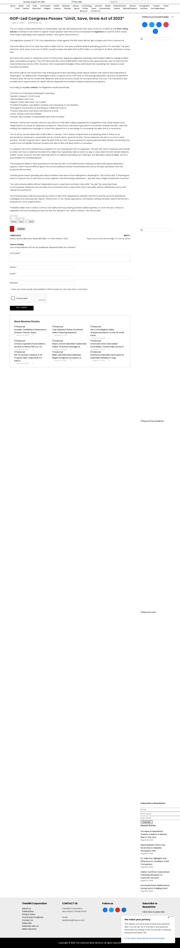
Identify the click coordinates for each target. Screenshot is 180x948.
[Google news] (155, 31)
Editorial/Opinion (130, 8)
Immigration (144, 6)
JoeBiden (21, 229)
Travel (165, 6)
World (20, 6)
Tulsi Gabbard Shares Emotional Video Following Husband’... (67, 331)
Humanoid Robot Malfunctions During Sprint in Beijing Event (155, 887)
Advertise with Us (30, 926)
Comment (15, 253)
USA (28, 6)
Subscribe (27, 923)
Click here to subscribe (153, 911)
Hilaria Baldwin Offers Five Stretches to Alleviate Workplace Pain (153, 848)
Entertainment (120, 6)
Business (66, 6)
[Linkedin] (158, 24)
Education (36, 8)
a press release (30, 87)
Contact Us (95, 11)
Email (13, 273)
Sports (76, 8)
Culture (117, 8)
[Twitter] (151, 24)
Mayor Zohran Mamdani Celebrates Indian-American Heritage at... (69, 345)
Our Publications (158, 8)
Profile (85, 8)
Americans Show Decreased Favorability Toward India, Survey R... (107, 345)
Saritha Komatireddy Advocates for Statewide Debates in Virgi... (107, 356)
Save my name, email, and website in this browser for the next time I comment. (50, 289)
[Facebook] (144, 24)
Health (56, 6)
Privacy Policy (28, 914)
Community (45, 6)
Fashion (26, 8)
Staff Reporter (35, 22)
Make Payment (29, 929)
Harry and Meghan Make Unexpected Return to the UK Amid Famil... (107, 332)
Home (12, 6)
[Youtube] (166, 24)
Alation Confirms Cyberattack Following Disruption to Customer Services (155, 875)
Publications (28, 911)
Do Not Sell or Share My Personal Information (145, 938)
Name (13, 267)
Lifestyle (67, 8)
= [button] (173, 17)
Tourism (156, 6)
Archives (144, 8)
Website (14, 283)
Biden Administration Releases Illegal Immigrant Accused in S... (67, 356)
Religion (47, 8)
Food (17, 8)
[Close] (171, 917)
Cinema (132, 6)
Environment (104, 8)
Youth (93, 8)
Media (107, 6)
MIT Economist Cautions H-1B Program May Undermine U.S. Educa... (28, 357)
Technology (87, 6)
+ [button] (172, 17)
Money (76, 6)
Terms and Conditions (32, 917)
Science (57, 8)
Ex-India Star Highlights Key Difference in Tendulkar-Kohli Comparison (155, 861)
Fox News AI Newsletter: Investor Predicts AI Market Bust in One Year (154, 834)
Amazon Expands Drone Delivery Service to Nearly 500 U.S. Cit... (30, 345)
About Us (83, 11)
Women (98, 6)
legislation (99, 31)
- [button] (170, 17)
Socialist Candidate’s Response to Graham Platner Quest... (30, 331)
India (35, 6)
